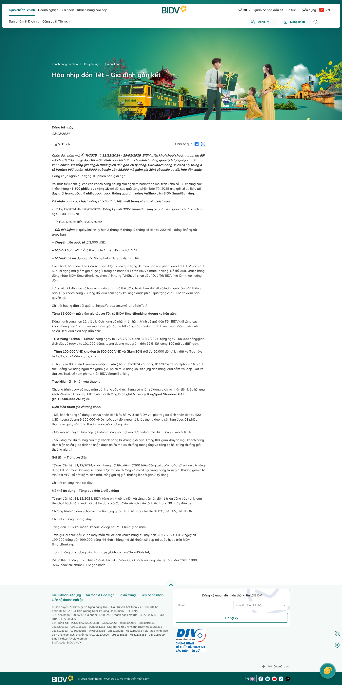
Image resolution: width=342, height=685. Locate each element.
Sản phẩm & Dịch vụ (24, 21)
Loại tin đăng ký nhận (249, 605)
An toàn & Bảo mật (100, 595)
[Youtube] (274, 678)
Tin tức (291, 10)
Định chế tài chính (22, 10)
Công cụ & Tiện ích (56, 21)
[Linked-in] (267, 678)
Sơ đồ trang (127, 595)
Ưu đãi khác (112, 64)
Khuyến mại (91, 64)
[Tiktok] (287, 678)
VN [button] (327, 10)
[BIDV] (63, 678)
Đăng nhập (297, 22)
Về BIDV (244, 10)
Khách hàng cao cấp (92, 10)
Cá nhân (68, 10)
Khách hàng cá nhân (65, 64)
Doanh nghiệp (48, 10)
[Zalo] (281, 678)
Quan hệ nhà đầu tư (268, 10)
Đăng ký (263, 22)
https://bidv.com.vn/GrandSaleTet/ (121, 306)
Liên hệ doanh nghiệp (67, 600)
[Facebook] (260, 678)
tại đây (87, 483)
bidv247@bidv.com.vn (73, 638)
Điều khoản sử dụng (66, 595)
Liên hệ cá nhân (152, 595)
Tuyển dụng (307, 10)
